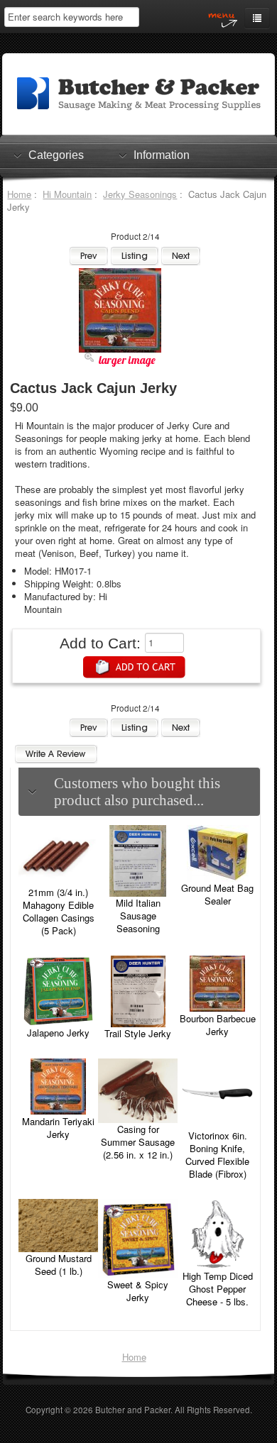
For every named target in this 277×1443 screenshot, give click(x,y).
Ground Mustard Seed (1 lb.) (59, 1264)
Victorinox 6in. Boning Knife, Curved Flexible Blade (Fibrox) (217, 1155)
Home (19, 194)
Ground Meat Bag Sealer (217, 894)
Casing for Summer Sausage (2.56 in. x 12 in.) (138, 1141)
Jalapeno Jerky (58, 1032)
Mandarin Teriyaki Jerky (58, 1128)
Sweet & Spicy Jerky (137, 1291)
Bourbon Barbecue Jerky (218, 1025)
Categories (56, 155)
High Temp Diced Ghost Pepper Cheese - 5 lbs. (218, 1288)
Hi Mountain (67, 194)
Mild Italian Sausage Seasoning (138, 915)
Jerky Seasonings (140, 194)
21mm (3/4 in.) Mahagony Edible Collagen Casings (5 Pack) (58, 911)
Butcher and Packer (132, 1409)
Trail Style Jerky (137, 1033)
